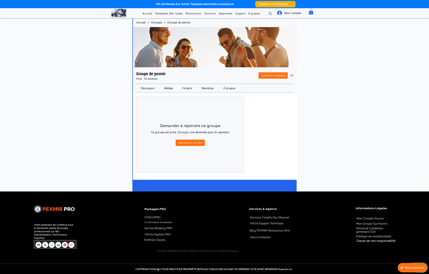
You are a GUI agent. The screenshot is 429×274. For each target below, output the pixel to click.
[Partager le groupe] (292, 75)
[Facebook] (39, 245)
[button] (169, 13)
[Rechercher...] (270, 13)
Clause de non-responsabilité (376, 241)
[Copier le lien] (71, 245)
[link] (148, 88)
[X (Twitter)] (45, 245)
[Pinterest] (65, 245)
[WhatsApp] (52, 245)
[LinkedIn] (58, 245)
